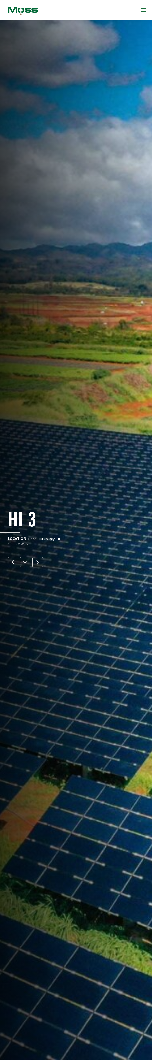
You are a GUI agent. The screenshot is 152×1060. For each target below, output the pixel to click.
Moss (23, 12)
